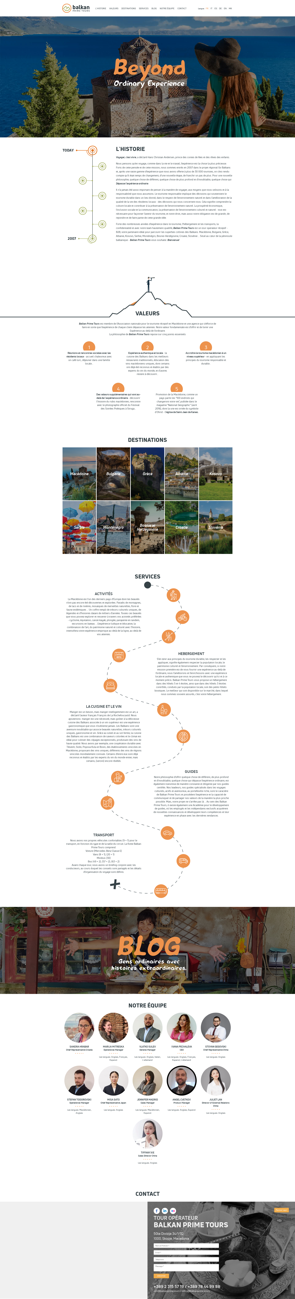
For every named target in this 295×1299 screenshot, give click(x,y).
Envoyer (161, 1276)
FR (207, 8)
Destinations (128, 8)
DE (220, 8)
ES (215, 8)
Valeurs (113, 8)
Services (143, 8)
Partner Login (281, 1210)
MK (230, 8)
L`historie (100, 8)
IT (211, 8)
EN (225, 8)
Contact (182, 8)
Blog (154, 8)
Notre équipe (167, 8)
